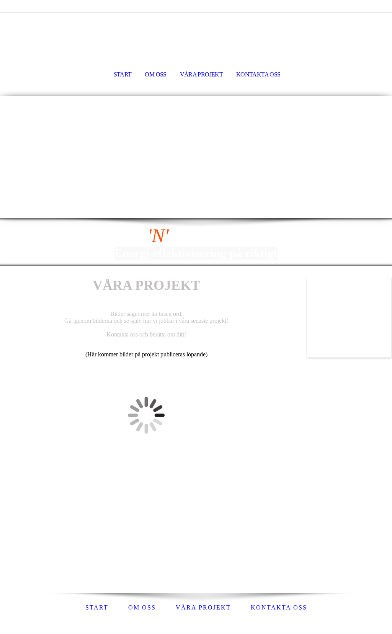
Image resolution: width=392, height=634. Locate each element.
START (123, 74)
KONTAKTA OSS (258, 74)
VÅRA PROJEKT (201, 74)
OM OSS (155, 74)
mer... (7, 562)
